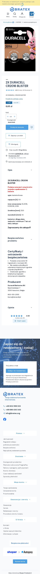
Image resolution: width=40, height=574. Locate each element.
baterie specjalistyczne (30, 22)
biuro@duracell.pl (14, 297)
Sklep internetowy (19, 573)
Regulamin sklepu (9, 442)
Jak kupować (8, 439)
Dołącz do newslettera (16, 371)
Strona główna (7, 22)
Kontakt (6, 525)
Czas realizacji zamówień (12, 474)
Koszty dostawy (9, 471)
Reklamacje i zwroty (10, 511)
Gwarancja (7, 505)
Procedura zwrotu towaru (13, 514)
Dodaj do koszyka (17, 127)
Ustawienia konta (9, 491)
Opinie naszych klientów (12, 531)
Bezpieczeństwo (9, 448)
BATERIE (18, 22)
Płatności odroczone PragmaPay (15, 465)
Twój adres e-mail (12, 366)
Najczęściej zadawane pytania (14, 451)
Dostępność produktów (12, 462)
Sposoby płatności (10, 476)
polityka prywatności (11, 445)
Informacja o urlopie (10, 534)
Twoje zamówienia (10, 488)
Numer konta (20, 561)
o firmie (6, 528)
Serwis (5, 508)
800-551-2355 (13, 294)
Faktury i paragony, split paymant (15, 468)
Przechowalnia (8, 494)
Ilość (7, 112)
